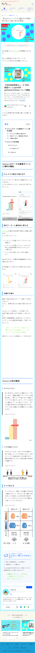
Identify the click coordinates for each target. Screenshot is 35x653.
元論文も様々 (14, 138)
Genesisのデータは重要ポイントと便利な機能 (18, 130)
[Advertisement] (17, 356)
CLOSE (28, 124)
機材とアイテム (9, 644)
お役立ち (13, 15)
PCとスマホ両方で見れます (18, 133)
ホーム (9, 648)
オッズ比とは (12, 152)
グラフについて (12, 145)
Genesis (16, 51)
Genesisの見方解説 (13, 142)
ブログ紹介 (16, 648)
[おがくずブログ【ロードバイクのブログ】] (6, 4)
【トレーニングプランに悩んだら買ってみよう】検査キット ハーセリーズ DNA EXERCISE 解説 (17, 330)
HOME (2, 644)
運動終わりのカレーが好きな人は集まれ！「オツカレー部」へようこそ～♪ (17, 576)
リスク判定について (14, 148)
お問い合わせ (24, 648)
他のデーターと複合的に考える (19, 136)
